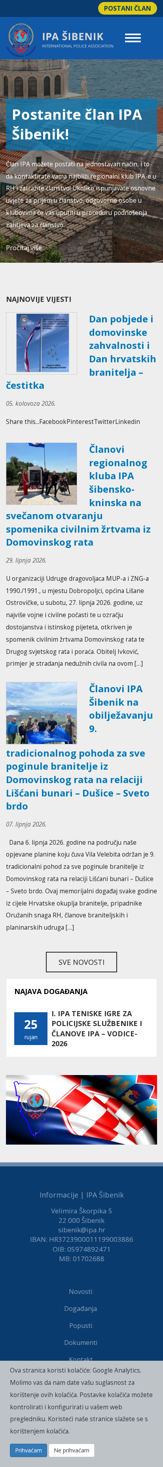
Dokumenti (80, 1342)
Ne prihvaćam (71, 1450)
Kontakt (81, 1359)
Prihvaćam (28, 1450)
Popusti (80, 1325)
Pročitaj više (24, 247)
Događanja (80, 1308)
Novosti (80, 1291)
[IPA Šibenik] (59, 40)
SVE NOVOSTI (81, 962)
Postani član (127, 8)
